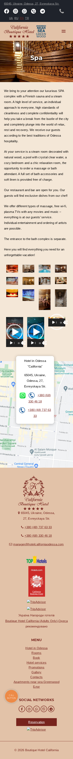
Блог (36, 686)
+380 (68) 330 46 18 (38, 535)
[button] (14, 332)
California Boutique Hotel (36, 593)
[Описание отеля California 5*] (36, 559)
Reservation (36, 722)
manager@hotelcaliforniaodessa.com (38, 544)
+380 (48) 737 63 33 (38, 527)
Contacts (36, 677)
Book (36, 657)
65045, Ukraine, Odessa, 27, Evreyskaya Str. (31, 3)
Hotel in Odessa (36, 648)
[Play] (11, 343)
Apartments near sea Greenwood (36, 682)
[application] (14, 332)
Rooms (36, 653)
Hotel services (36, 662)
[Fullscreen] (24, 343)
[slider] (14, 343)
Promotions (36, 667)
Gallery (36, 672)
